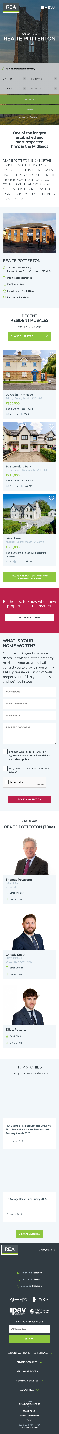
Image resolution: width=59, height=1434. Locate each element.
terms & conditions (39, 755)
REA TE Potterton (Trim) (20, 69)
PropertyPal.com (29, 1427)
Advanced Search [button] (28, 117)
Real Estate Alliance (29, 1404)
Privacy (29, 1420)
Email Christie (16, 968)
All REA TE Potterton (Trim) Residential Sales (30, 577)
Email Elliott (15, 1036)
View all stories (29, 1234)
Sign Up (29, 1338)
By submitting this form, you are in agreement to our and (29, 755)
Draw (29, 109)
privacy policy (21, 759)
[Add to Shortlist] (51, 355)
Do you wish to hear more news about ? (29, 770)
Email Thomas (17, 893)
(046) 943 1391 (15, 284)
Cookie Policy (29, 1411)
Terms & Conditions (29, 1416)
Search (29, 99)
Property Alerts (29, 617)
